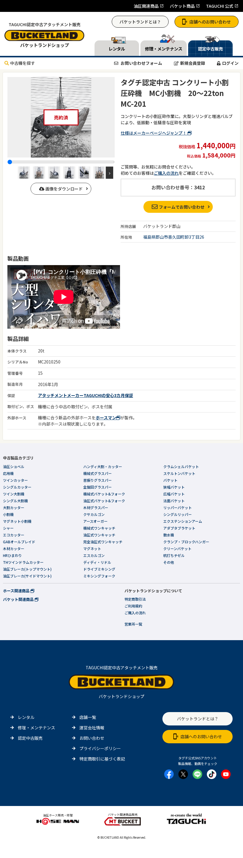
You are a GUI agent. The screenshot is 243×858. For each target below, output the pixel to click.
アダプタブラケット (179, 527)
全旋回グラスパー (97, 486)
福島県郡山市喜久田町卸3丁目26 (173, 237)
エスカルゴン (94, 555)
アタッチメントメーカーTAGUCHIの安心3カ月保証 (85, 395)
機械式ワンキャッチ (99, 527)
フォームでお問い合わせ (181, 207)
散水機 (168, 534)
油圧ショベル (13, 466)
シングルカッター (17, 486)
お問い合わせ (91, 738)
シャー (8, 527)
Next (109, 172)
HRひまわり (12, 555)
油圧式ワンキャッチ (99, 534)
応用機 (8, 473)
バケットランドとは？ (140, 22)
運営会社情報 (91, 728)
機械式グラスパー (97, 473)
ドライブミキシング (99, 569)
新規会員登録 (192, 63)
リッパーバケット (177, 507)
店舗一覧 (87, 717)
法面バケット (174, 500)
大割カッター (13, 507)
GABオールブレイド (19, 541)
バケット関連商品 (19, 599)
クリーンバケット (177, 548)
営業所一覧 (133, 623)
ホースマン (106, 418)
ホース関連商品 (17, 590)
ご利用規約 (133, 605)
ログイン (230, 63)
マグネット (92, 548)
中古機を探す (22, 63)
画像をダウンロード (63, 189)
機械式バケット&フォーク (104, 493)
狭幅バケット (174, 486)
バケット (170, 480)
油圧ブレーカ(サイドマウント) (27, 575)
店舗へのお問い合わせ (210, 22)
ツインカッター (15, 480)
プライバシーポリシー (100, 748)
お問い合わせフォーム (141, 63)
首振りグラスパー (97, 480)
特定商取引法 (135, 599)
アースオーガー (95, 521)
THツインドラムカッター (23, 562)
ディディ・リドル (97, 562)
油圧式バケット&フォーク (104, 500)
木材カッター (13, 548)
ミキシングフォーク (99, 575)
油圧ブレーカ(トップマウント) (27, 569)
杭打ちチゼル (174, 555)
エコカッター (13, 534)
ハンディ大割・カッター (102, 466)
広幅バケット (174, 493)
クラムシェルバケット (181, 466)
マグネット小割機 (17, 521)
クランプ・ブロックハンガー (186, 541)
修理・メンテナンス (36, 728)
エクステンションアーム (182, 521)
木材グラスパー (95, 507)
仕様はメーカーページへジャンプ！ (154, 133)
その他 (168, 562)
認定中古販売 (30, 738)
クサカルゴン (94, 514)
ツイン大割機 (13, 493)
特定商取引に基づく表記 (102, 759)
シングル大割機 (15, 500)
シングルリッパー (177, 514)
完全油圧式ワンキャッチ (102, 541)
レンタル (26, 717)
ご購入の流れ (166, 173)
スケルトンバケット (179, 473)
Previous (12, 172)
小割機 (8, 514)
